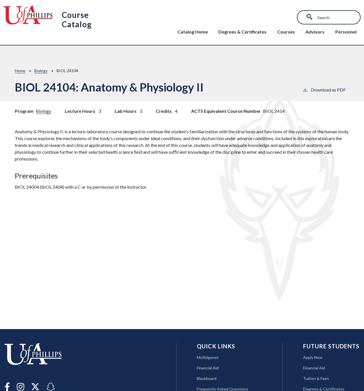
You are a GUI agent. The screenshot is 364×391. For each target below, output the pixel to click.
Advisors (314, 31)
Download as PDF (328, 89)
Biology (40, 70)
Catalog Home (192, 31)
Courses (286, 31)
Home (20, 70)
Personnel (346, 31)
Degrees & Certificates (242, 31)
